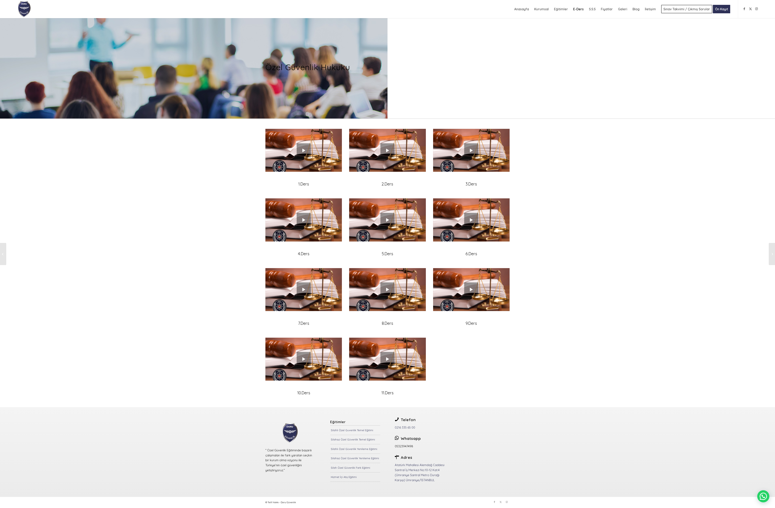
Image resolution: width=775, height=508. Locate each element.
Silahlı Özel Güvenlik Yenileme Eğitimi (354, 449)
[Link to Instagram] (756, 9)
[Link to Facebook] (744, 9)
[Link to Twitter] (750, 9)
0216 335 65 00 (405, 427)
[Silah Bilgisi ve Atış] (3, 254)
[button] (763, 496)
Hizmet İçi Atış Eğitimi (344, 477)
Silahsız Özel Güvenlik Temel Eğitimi (353, 439)
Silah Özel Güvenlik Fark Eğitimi (350, 467)
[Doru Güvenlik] (25, 9)
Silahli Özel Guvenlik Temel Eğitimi (352, 430)
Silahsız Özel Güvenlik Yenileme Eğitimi (355, 458)
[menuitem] (522, 9)
